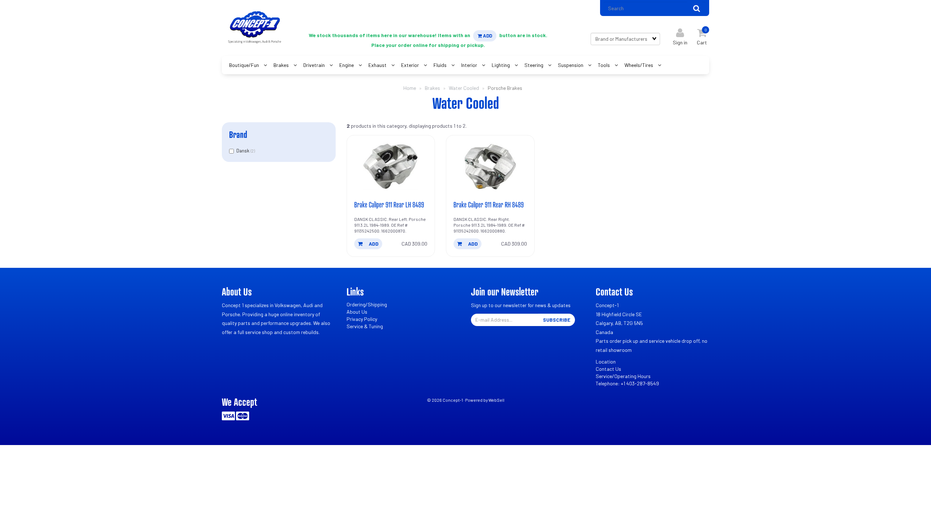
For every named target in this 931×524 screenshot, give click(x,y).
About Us (357, 312)
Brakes (432, 88)
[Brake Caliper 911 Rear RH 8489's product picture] (490, 166)
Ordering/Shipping (367, 304)
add (373, 244)
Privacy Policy (362, 319)
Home (409, 88)
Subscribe (556, 320)
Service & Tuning (365, 326)
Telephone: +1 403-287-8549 (627, 383)
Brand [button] (238, 134)
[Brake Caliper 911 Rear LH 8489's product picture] (391, 166)
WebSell (496, 399)
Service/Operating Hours (623, 376)
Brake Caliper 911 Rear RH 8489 (488, 204)
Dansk (243, 151)
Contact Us (608, 369)
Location (606, 361)
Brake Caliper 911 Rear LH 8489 (389, 204)
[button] (702, 35)
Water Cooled (464, 88)
